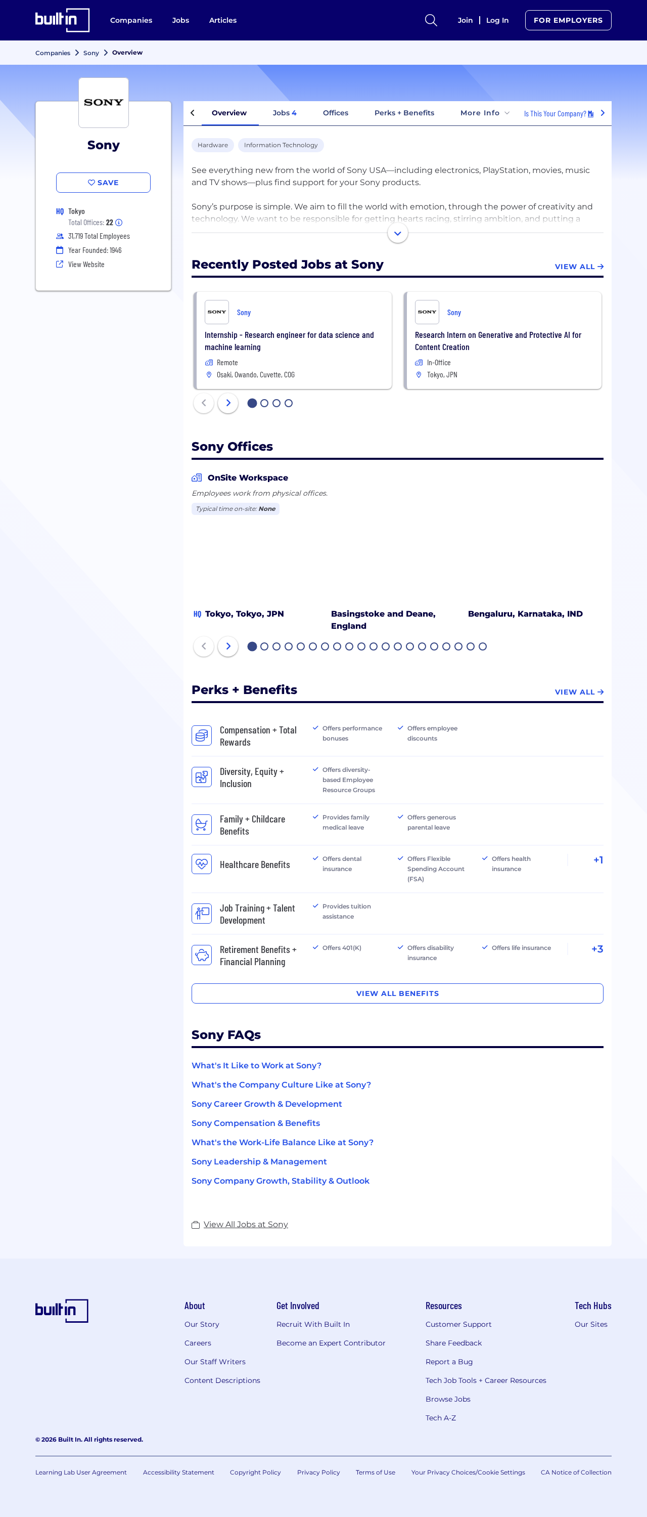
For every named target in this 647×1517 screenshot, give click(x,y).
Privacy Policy (318, 1472)
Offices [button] (335, 112)
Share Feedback (454, 1343)
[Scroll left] (192, 113)
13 (398, 647)
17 (446, 647)
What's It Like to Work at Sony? (256, 1065)
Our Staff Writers (215, 1361)
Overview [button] (229, 112)
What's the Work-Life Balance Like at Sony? (283, 1142)
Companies (131, 20)
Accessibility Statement (178, 1472)
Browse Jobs (448, 1399)
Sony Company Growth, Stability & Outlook (280, 1181)
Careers (197, 1343)
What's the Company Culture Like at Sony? (281, 1085)
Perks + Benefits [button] (404, 112)
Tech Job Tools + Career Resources (486, 1380)
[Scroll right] (602, 113)
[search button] (431, 20)
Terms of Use (375, 1472)
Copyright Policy (255, 1472)
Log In (497, 20)
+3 (597, 949)
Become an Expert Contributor (331, 1343)
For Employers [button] (568, 20)
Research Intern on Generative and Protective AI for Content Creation (498, 340)
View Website (86, 264)
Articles (223, 20)
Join (465, 20)
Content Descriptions (222, 1380)
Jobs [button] (285, 112)
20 (483, 647)
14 (410, 647)
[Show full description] (398, 233)
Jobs (180, 20)
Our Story (201, 1324)
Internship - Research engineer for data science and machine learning (289, 340)
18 (459, 647)
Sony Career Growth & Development (267, 1104)
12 (386, 647)
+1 (598, 860)
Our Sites (591, 1324)
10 (361, 647)
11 (374, 647)
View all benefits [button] (397, 993)
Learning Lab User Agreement (81, 1472)
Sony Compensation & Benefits (256, 1123)
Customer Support (459, 1324)
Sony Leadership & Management (259, 1161)
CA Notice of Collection (576, 1472)
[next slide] (228, 403)
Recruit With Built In (313, 1324)
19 (471, 647)
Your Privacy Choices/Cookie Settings (468, 1472)
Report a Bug (449, 1361)
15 (422, 647)
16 (434, 647)
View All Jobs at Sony (246, 1224)
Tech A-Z (441, 1417)
